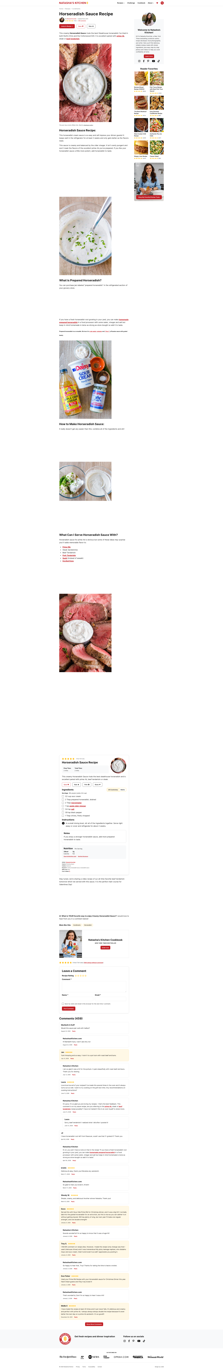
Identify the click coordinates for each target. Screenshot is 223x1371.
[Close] (140, 669)
